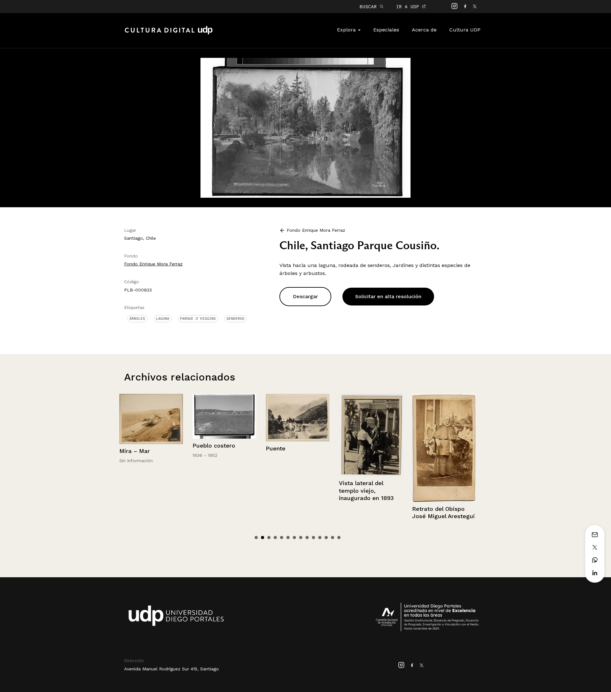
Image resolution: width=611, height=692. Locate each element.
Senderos (235, 318)
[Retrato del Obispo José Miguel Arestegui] (371, 448)
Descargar (305, 296)
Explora (347, 30)
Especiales (386, 30)
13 (332, 537)
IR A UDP (409, 6)
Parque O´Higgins (198, 318)
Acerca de (424, 30)
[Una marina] (444, 420)
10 (313, 537)
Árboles (137, 318)
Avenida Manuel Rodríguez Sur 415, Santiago (171, 668)
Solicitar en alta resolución (388, 296)
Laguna (162, 318)
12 (326, 537)
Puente (202, 448)
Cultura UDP (465, 30)
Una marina (428, 452)
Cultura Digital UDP (168, 34)
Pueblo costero (140, 445)
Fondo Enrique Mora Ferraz (153, 263)
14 (339, 537)
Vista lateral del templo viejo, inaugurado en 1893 (293, 490)
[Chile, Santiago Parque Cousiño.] (305, 127)
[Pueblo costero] (151, 416)
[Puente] (224, 418)
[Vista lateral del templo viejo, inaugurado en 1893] (297, 435)
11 (319, 537)
